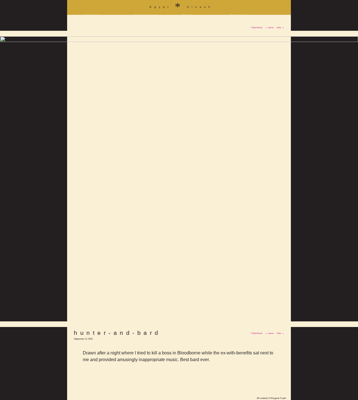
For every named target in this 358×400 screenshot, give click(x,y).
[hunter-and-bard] (179, 41)
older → (280, 333)
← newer (269, 333)
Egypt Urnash (181, 5)
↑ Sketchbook (256, 333)
